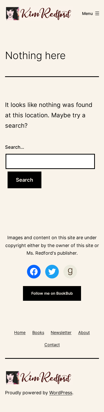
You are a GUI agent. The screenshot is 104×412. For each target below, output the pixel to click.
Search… (14, 147)
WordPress (60, 392)
